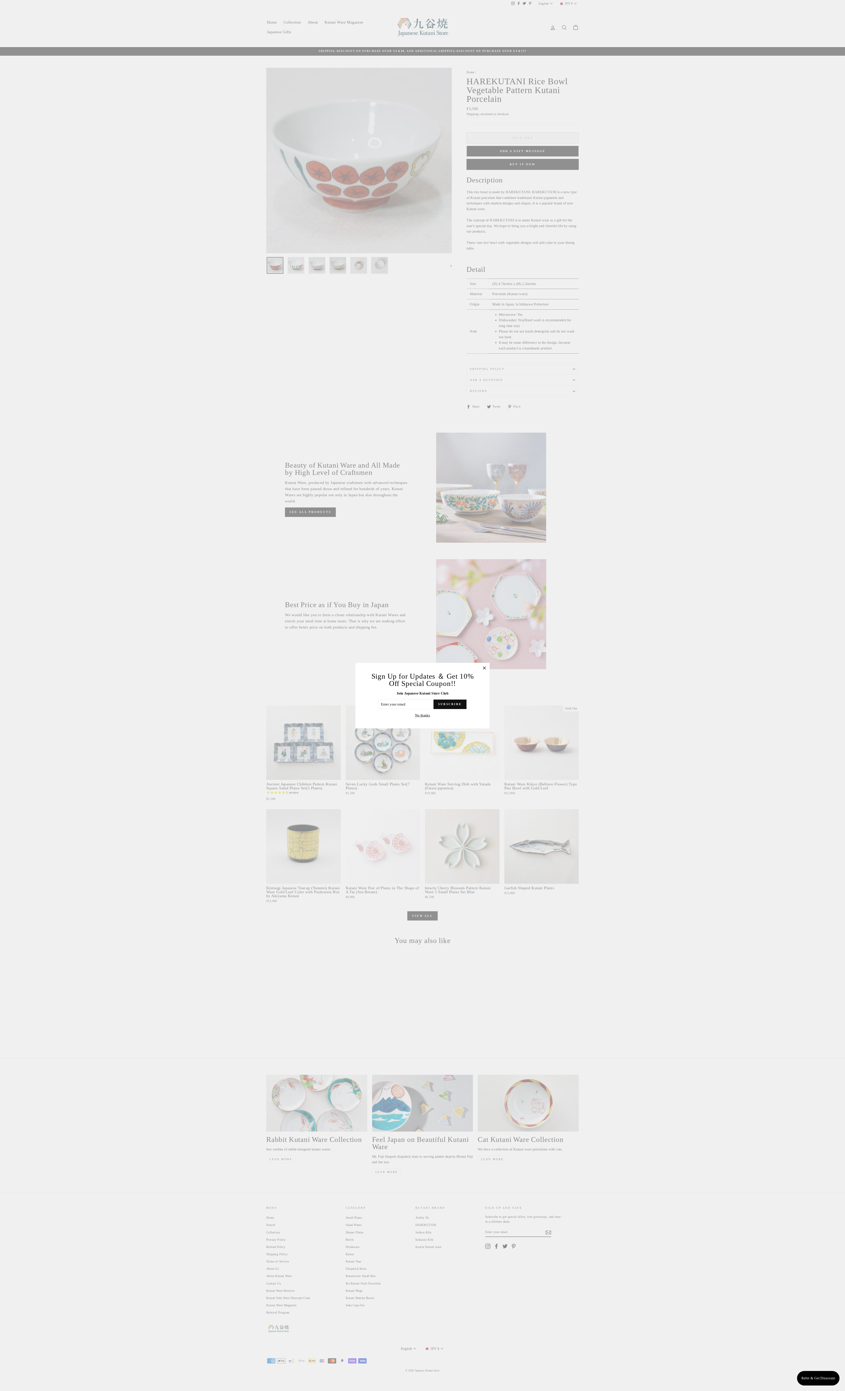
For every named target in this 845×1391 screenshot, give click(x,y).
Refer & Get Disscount (818, 1378)
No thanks (422, 715)
